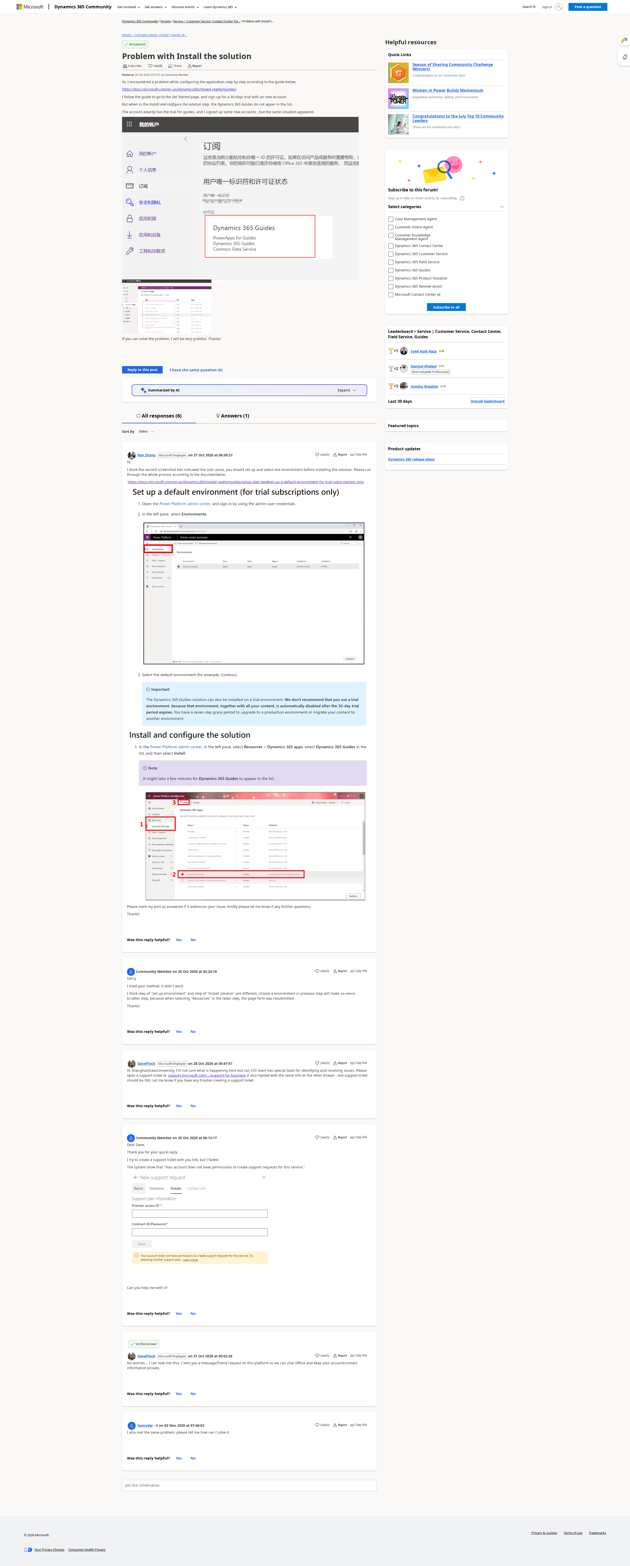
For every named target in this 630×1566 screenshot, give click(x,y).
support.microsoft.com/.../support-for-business (207, 1075)
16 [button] (444, 386)
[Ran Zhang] (132, 455)
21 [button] (442, 366)
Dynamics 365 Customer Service (421, 254)
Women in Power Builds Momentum (447, 90)
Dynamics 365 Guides (412, 270)
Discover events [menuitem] (183, 7)
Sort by (128, 431)
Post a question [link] (588, 6)
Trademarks (597, 1533)
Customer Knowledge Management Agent (412, 237)
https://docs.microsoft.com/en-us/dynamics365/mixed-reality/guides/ (179, 89)
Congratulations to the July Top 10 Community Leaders (458, 118)
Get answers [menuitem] (154, 7)
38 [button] (442, 351)
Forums (165, 21)
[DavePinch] (132, 1064)
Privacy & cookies (544, 1533)
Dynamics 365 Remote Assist (418, 286)
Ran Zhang (147, 455)
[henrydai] (132, 1426)
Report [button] (197, 66)
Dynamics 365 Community (82, 7)
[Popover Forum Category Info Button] (462, 198)
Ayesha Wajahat (424, 386)
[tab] (159, 417)
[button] (529, 7)
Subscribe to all (446, 307)
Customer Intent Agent (414, 227)
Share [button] (177, 66)
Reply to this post (142, 369)
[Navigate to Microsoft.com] (29, 7)
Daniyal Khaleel (424, 366)
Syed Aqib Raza (424, 351)
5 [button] (157, 1425)
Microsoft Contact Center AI (418, 295)
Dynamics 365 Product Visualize (421, 278)
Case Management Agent (416, 219)
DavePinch (146, 1063)
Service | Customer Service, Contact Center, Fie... (206, 21)
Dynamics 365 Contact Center (419, 246)
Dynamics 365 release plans (411, 459)
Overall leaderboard (487, 401)
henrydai (145, 1425)
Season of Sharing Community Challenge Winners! (452, 66)
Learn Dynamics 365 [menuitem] (218, 7)
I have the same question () (196, 369)
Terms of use (573, 1533)
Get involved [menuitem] (126, 7)
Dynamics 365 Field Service (417, 262)
